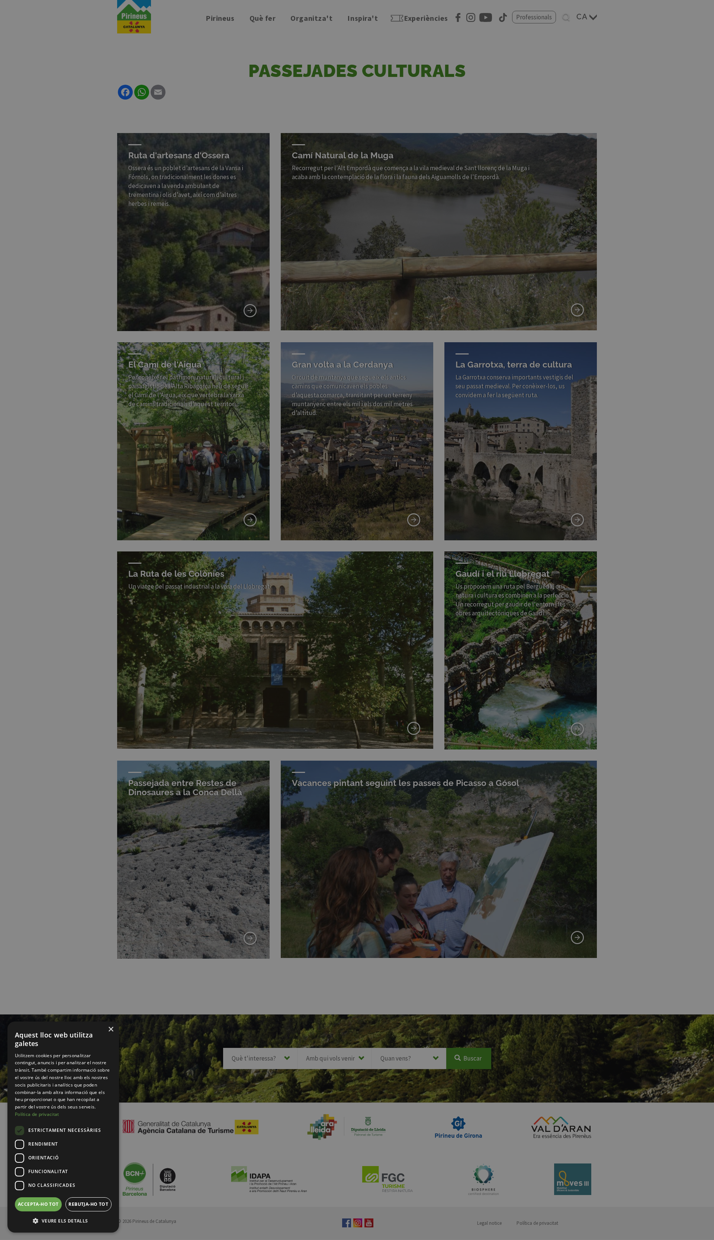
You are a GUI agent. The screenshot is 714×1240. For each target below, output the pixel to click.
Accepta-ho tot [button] (38, 1204)
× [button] (110, 1029)
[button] (63, 1220)
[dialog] (63, 1127)
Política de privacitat (37, 1114)
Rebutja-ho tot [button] (88, 1204)
